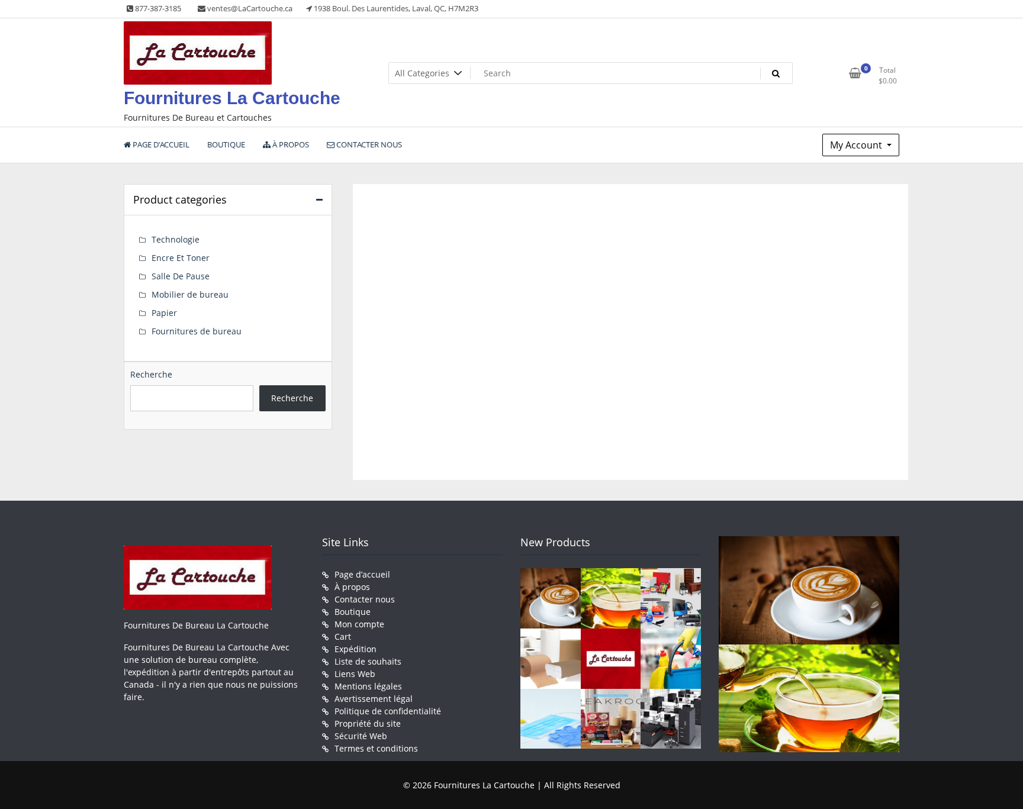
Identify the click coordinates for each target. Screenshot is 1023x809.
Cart (342, 636)
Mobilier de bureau (190, 294)
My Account (857, 145)
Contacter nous (364, 599)
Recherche (151, 374)
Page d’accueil (362, 574)
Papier (164, 312)
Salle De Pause (181, 276)
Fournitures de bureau (197, 331)
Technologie (176, 239)
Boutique (352, 611)
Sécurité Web (360, 736)
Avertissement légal (373, 698)
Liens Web (354, 673)
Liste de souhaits (367, 661)
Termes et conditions (376, 748)
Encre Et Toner (181, 257)
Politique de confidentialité (387, 711)
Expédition (355, 649)
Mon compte (359, 624)
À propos (352, 586)
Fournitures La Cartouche (232, 98)
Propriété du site (367, 723)
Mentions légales (368, 686)
